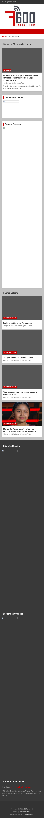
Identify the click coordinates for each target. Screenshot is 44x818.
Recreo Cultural (10, 293)
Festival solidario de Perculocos (17, 323)
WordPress (29, 814)
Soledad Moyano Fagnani (23, 326)
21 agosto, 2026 (8, 326)
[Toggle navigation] (4, 31)
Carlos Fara (20, 83)
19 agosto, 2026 (8, 434)
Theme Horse (25, 812)
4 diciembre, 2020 (9, 83)
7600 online (27, 809)
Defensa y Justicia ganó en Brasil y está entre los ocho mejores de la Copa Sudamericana (20, 77)
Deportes (7, 70)
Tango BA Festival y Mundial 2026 (18, 357)
